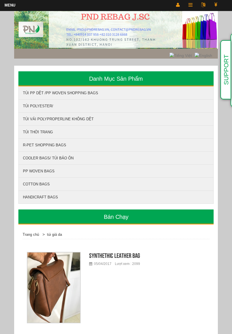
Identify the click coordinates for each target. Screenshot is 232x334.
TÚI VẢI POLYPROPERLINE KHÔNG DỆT (58, 119)
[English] (203, 55)
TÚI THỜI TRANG (38, 132)
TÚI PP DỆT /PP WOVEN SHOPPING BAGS (60, 93)
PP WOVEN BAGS (39, 171)
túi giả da (54, 234)
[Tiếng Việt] (180, 55)
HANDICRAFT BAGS (40, 197)
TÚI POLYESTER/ (38, 106)
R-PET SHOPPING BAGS (44, 145)
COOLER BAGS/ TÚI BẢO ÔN (48, 158)
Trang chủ (31, 234)
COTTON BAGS (36, 184)
